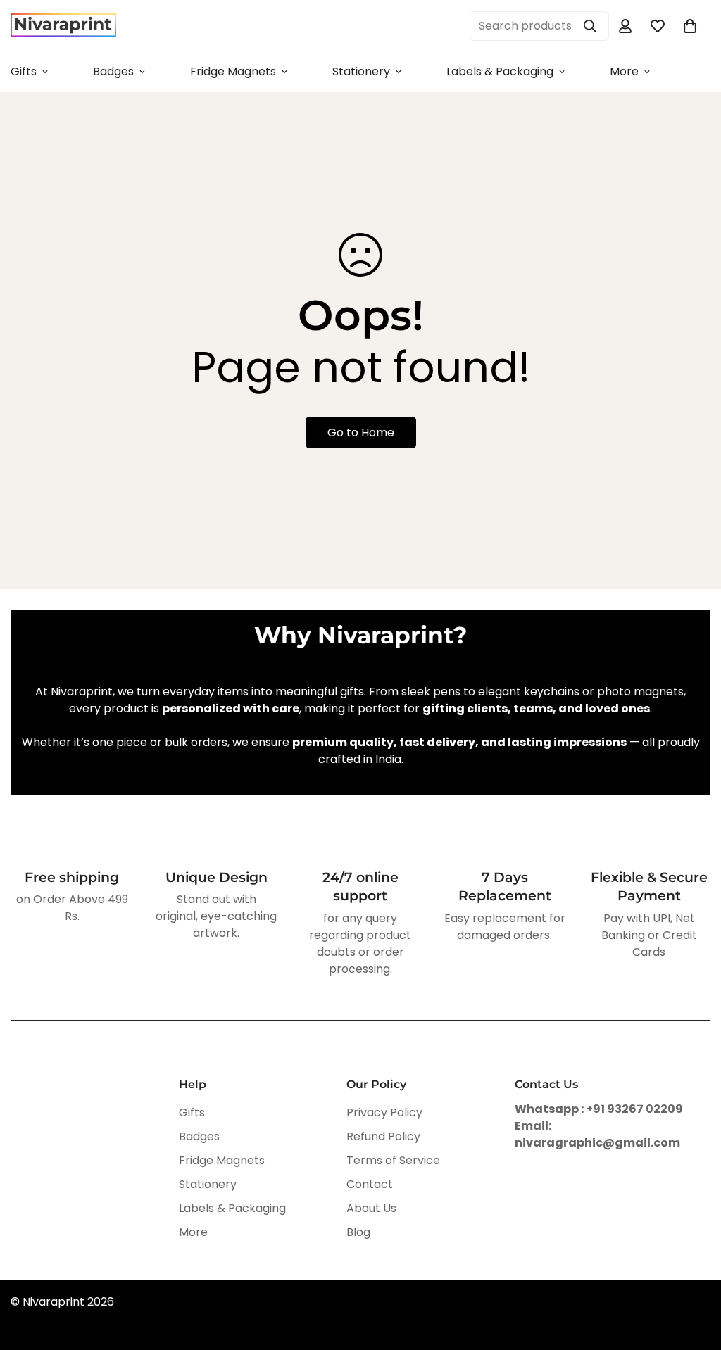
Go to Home (360, 432)
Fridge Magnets (233, 71)
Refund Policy (383, 1136)
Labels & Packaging (499, 71)
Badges (113, 71)
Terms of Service (393, 1160)
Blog (358, 1232)
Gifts (192, 1112)
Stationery (361, 71)
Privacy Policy (384, 1112)
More (624, 71)
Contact (369, 1184)
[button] (690, 26)
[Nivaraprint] (63, 25)
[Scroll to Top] (693, 1273)
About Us (371, 1208)
